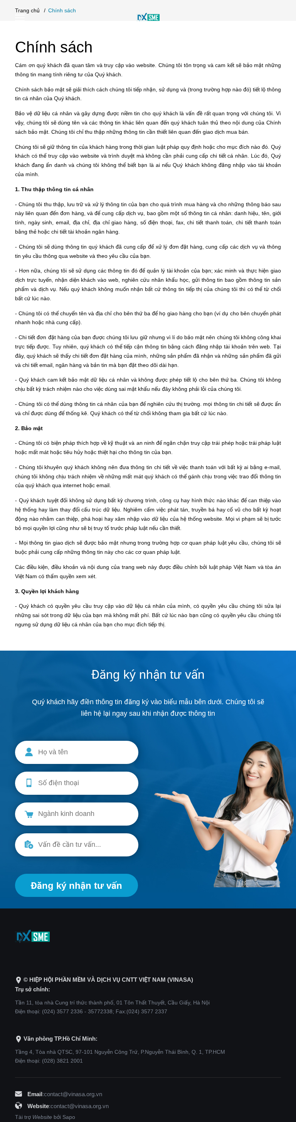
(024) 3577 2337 (146, 1011)
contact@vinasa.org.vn (73, 1094)
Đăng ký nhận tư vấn (76, 885)
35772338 (100, 1011)
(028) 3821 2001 (62, 1061)
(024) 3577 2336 (62, 1011)
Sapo (68, 1117)
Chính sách (53, 47)
